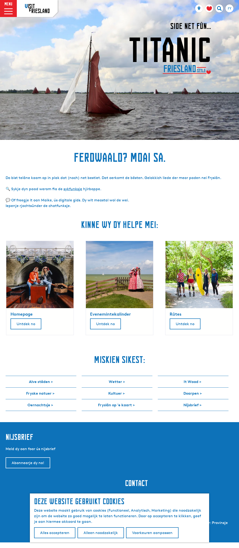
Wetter (115, 381)
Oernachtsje (39, 405)
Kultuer (115, 393)
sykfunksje (72, 189)
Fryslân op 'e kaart (115, 405)
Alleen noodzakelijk (101, 533)
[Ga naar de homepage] (37, 8)
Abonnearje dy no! (28, 463)
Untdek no (26, 324)
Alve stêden (39, 381)
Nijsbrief (191, 405)
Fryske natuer (39, 393)
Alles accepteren (54, 533)
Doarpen (191, 393)
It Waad (191, 381)
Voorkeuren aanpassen (152, 533)
